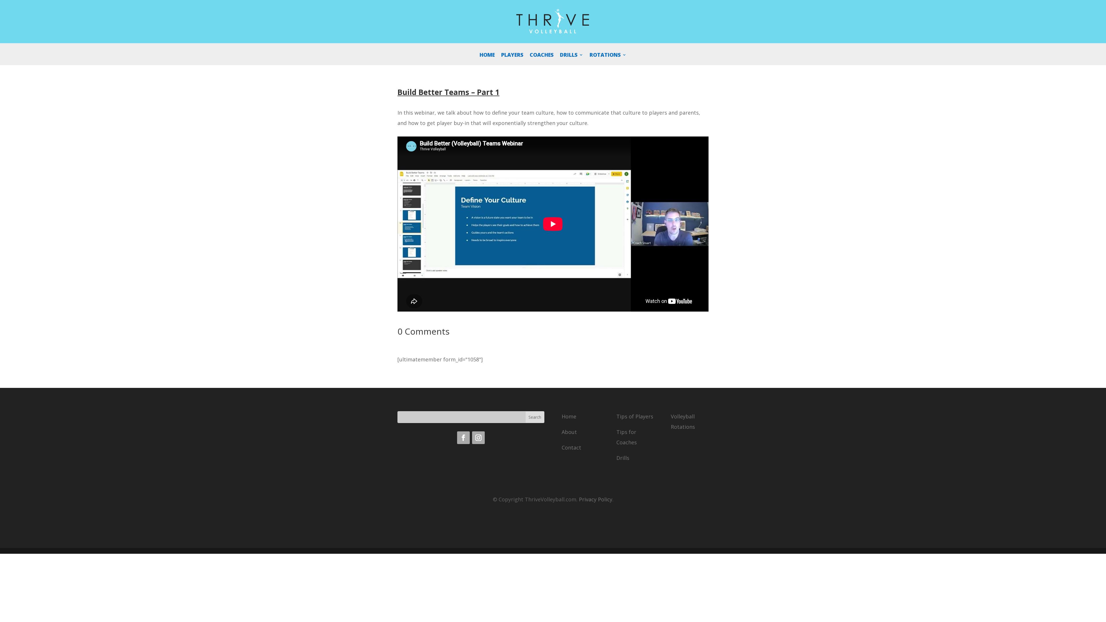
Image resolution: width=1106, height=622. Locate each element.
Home (487, 55)
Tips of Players (634, 416)
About (569, 431)
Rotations (605, 55)
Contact (571, 447)
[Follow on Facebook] (463, 437)
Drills (568, 55)
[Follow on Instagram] (478, 437)
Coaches (542, 55)
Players (512, 55)
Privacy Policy (595, 499)
